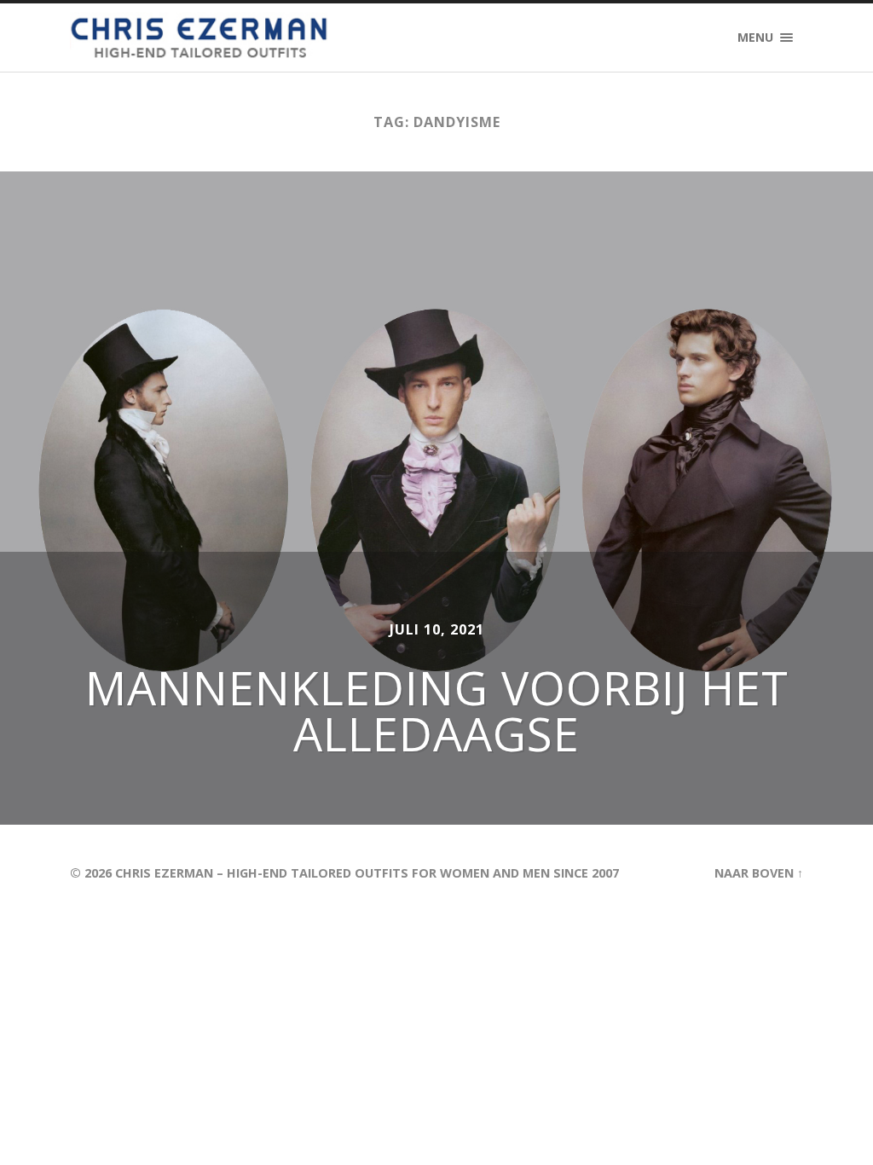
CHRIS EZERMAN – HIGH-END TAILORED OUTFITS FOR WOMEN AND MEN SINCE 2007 (367, 873)
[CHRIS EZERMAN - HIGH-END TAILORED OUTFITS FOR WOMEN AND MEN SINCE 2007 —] (201, 37)
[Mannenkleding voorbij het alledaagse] (436, 498)
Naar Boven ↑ (758, 873)
